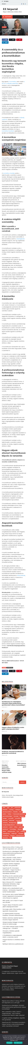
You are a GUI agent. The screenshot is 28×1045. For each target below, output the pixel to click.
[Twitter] (23, 4)
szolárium (22, 831)
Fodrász (9, 814)
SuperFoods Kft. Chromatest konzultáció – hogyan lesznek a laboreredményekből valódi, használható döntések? (14, 1024)
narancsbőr (19, 824)
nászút (11, 827)
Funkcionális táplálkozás (19, 814)
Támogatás (21, 833)
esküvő (4, 814)
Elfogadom (9, 1042)
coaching (11, 809)
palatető (21, 827)
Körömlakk (11, 820)
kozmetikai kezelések (8, 131)
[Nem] (26, 1039)
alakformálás (17, 807)
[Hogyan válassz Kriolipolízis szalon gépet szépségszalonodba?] (14, 718)
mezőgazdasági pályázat (9, 824)
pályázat (20, 829)
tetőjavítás (14, 833)
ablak (4, 807)
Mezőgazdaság (13, 822)
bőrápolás (5, 809)
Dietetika (15, 811)
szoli (18, 831)
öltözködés (5, 837)
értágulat (12, 835)
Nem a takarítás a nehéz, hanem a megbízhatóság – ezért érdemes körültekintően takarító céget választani (14, 859)
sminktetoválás (11, 831)
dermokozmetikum (7, 811)
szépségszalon (6, 833)
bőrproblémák (21, 575)
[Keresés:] (14, 782)
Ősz (10, 837)
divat (20, 811)
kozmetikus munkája (9, 173)
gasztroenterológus (7, 816)
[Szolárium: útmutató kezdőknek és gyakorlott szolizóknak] (14, 742)
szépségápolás (20, 239)
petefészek (5, 829)
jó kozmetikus (12, 81)
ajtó (12, 807)
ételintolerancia (20, 835)
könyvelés (5, 820)
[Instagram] (25, 4)
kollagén (5, 818)
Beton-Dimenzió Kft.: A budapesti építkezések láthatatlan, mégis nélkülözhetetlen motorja (12, 883)
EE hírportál (10, 9)
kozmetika (11, 818)
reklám (4, 831)
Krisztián (12, 32)
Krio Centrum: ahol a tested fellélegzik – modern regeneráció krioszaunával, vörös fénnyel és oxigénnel (14, 896)
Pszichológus (13, 829)
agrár (8, 807)
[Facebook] (22, 4)
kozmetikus (10, 667)
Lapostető (18, 820)
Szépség (4, 27)
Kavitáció (22, 816)
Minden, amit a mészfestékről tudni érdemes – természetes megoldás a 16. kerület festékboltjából (14, 890)
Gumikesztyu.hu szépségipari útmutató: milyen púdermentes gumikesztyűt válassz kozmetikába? (13, 703)
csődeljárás (18, 809)
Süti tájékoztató (18, 1042)
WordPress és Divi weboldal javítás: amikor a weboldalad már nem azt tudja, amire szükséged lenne (13, 877)
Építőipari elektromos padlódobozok (13, 944)
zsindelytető (6, 835)
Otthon (15, 827)
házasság (16, 816)
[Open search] (24, 17)
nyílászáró (5, 827)
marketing (5, 822)
